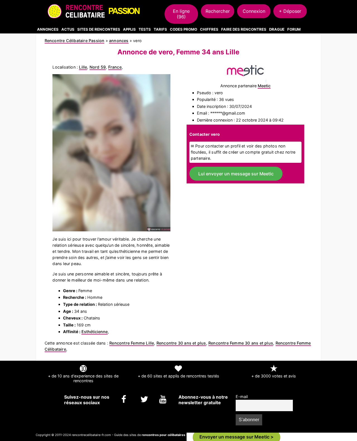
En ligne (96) (181, 14)
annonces (119, 40)
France (115, 67)
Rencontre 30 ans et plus (181, 343)
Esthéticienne (94, 331)
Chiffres (209, 29)
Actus (67, 29)
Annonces (48, 29)
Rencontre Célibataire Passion (75, 40)
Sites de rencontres (98, 29)
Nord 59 (98, 67)
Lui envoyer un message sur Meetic (236, 173)
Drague (276, 29)
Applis (129, 29)
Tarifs (160, 29)
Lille (83, 67)
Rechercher (218, 11)
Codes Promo (183, 29)
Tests (145, 29)
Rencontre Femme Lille (131, 343)
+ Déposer (290, 11)
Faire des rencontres (243, 29)
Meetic (264, 85)
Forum (294, 29)
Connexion (254, 11)
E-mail (242, 396)
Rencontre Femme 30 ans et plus (240, 343)
